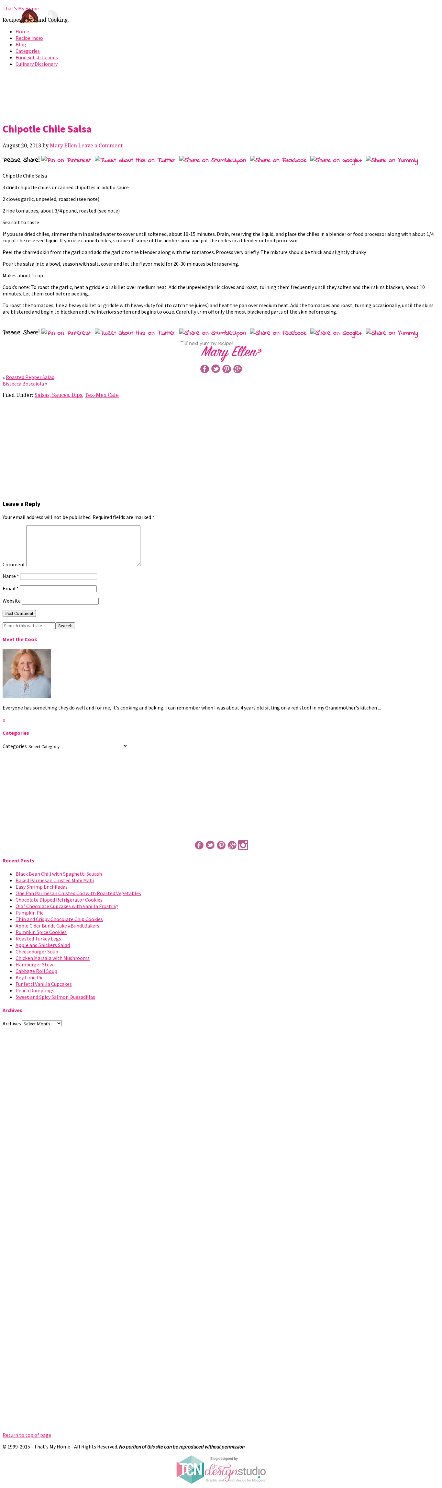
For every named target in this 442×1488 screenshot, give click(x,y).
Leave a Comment (100, 146)
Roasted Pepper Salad (30, 377)
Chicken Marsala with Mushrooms (53, 958)
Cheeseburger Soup (37, 951)
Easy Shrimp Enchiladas (42, 886)
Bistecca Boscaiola (23, 383)
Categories (28, 51)
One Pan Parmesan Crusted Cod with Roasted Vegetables (78, 893)
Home (22, 31)
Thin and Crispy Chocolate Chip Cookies (59, 919)
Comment (14, 564)
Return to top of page (27, 1435)
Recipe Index (29, 38)
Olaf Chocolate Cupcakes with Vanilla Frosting (67, 906)
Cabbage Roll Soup (36, 971)
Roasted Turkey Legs (38, 938)
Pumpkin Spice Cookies (41, 932)
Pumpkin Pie (30, 912)
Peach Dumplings (35, 990)
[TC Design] (221, 1482)
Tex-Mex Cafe (102, 395)
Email (11, 588)
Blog (21, 44)
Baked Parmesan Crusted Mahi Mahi (55, 880)
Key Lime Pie (30, 977)
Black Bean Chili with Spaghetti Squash (59, 874)
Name (11, 576)
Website (12, 600)
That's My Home (21, 8)
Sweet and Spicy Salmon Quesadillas (55, 997)
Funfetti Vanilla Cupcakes (44, 984)
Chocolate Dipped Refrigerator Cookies (59, 899)
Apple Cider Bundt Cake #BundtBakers (57, 925)
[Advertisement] (221, 93)
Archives (12, 1023)
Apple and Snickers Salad (43, 945)
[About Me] (27, 696)
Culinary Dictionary (37, 64)
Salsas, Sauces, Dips (58, 395)
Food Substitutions (37, 57)
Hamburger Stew (34, 964)
